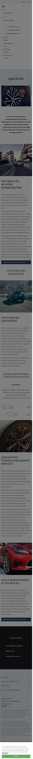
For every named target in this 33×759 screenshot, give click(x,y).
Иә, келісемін (16, 756)
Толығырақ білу (5, 753)
